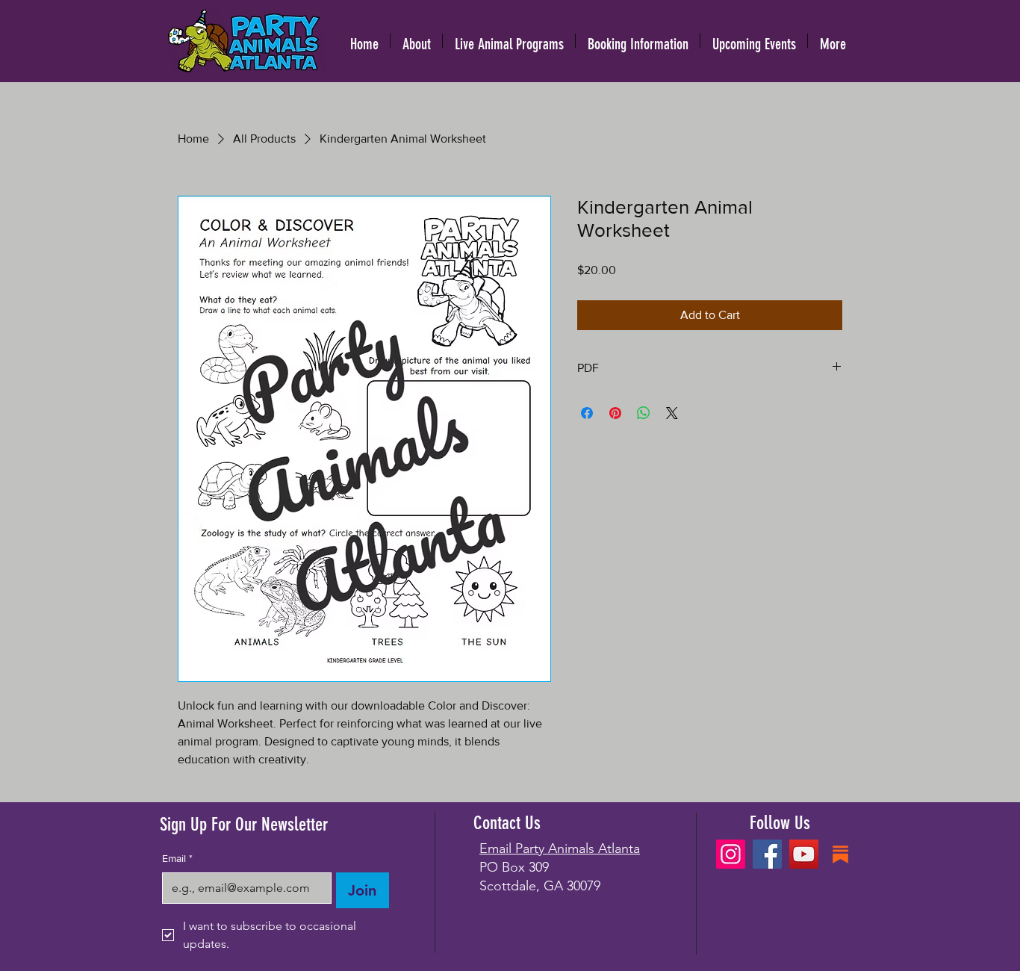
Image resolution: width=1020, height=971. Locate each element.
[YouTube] (803, 854)
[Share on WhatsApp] (644, 413)
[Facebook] (767, 854)
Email (177, 858)
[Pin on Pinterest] (615, 413)
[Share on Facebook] (587, 413)
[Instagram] (730, 854)
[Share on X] (672, 413)
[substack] (840, 854)
